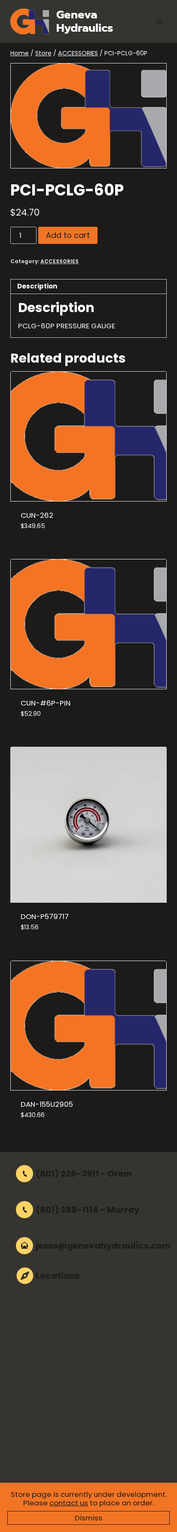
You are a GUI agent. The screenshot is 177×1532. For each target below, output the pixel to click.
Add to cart (68, 235)
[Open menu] (159, 21)
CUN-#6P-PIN (45, 703)
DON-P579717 (45, 916)
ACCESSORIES (59, 261)
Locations (57, 1276)
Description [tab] (37, 286)
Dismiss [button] (88, 1518)
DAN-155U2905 (47, 1104)
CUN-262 (37, 515)
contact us (68, 1503)
